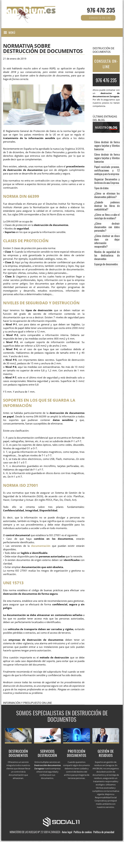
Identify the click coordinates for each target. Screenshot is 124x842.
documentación (40, 545)
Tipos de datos (101, 188)
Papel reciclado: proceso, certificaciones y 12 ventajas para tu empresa (107, 170)
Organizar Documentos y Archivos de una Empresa (107, 181)
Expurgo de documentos (106, 264)
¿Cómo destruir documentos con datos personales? (107, 227)
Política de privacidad (103, 832)
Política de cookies (83, 832)
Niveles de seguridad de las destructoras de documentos (107, 255)
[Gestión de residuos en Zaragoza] (105, 742)
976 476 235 (101, 10)
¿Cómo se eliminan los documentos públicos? (107, 195)
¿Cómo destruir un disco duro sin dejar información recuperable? (107, 241)
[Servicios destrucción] (47, 742)
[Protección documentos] (76, 742)
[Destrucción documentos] (18, 742)
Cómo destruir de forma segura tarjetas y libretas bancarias (107, 145)
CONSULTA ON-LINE (106, 63)
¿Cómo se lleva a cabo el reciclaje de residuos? (107, 216)
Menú (12, 32)
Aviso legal (67, 832)
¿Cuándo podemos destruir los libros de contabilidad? (107, 205)
